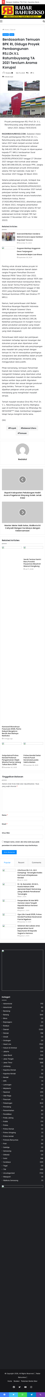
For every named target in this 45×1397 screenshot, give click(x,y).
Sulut (12, 34)
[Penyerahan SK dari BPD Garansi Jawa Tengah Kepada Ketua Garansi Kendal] (9, 903)
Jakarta (6, 1051)
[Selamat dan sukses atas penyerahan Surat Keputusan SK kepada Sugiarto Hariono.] (9, 929)
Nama (5, 815)
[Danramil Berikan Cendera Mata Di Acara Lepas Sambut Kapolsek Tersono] (8, 236)
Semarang (7, 1151)
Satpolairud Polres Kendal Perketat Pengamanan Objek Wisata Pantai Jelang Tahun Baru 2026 (11, 760)
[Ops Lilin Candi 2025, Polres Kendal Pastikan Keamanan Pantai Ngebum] (9, 917)
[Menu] (1, 21)
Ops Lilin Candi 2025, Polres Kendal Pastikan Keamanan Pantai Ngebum (30, 917)
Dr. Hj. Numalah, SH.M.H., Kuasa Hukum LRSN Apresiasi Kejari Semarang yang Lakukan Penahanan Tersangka (29, 889)
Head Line (7, 1044)
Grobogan (7, 1040)
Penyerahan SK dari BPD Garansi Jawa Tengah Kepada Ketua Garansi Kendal (28, 904)
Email (4, 824)
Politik (5, 1121)
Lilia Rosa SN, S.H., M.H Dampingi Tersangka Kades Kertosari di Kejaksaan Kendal (30, 874)
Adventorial (7, 1004)
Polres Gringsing (9, 1132)
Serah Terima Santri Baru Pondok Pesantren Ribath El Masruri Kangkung (32, 562)
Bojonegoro (7, 1022)
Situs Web (6, 833)
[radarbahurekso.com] (22, 11)
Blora (5, 1018)
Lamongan (7, 1085)
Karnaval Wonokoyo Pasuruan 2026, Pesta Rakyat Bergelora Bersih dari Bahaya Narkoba (11, 731)
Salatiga (6, 1147)
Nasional (6, 1092)
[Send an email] (12, 73)
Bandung (6, 1011)
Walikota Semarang (10, 1180)
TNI (4, 1169)
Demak (6, 1033)
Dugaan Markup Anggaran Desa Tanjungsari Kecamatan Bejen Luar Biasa (29, 251)
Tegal (5, 1166)
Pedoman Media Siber (29, 1381)
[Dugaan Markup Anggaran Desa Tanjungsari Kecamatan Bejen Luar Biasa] (8, 251)
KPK (4, 1081)
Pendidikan (7, 1114)
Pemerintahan (8, 1110)
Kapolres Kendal (9, 1074)
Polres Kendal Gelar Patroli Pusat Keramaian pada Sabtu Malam (32, 758)
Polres (5, 1125)
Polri (5, 1144)
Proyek (12, 428)
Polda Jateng (8, 1118)
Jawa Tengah (8, 1059)
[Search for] (44, 21)
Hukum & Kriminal (10, 1048)
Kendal (5, 1077)
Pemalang (7, 1107)
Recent (21, 862)
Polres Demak (8, 1129)
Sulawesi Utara (29, 428)
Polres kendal (8, 1136)
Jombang (6, 1066)
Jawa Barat (7, 1055)
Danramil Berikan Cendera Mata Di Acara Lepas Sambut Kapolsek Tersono (30, 237)
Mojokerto (7, 1088)
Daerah (12, 30)
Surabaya (7, 1162)
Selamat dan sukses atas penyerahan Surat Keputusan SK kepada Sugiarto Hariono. (29, 929)
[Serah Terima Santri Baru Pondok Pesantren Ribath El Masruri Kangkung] (33, 551)
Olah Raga (7, 1096)
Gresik (5, 1037)
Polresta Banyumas (10, 1140)
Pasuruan (7, 1099)
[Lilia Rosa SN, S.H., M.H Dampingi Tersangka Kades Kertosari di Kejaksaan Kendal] (9, 873)
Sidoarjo (6, 1155)
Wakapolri (7, 1177)
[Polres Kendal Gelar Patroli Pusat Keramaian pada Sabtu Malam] (33, 747)
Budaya (6, 1026)
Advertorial (7, 1007)
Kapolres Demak (9, 1070)
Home (6, 30)
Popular (7, 862)
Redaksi (22, 459)
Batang (6, 1015)
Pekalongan (7, 1103)
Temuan (23, 433)
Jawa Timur (7, 1062)
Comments (36, 862)
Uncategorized (9, 1173)
